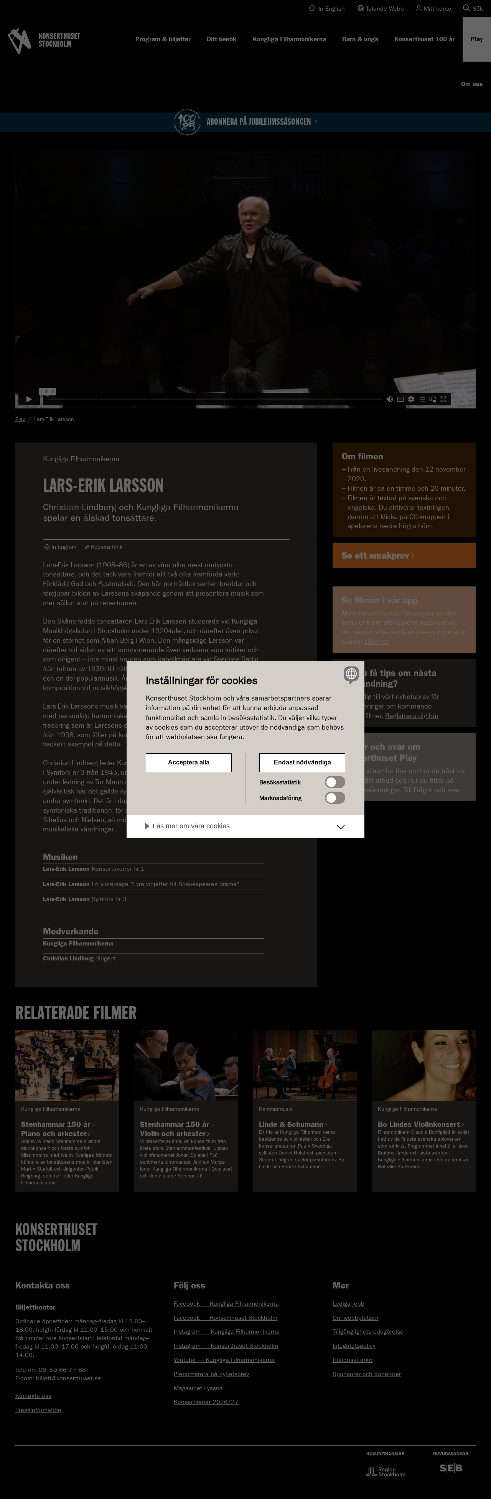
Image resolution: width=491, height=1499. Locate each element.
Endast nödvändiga (302, 762)
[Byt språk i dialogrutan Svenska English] (350, 675)
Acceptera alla (188, 762)
